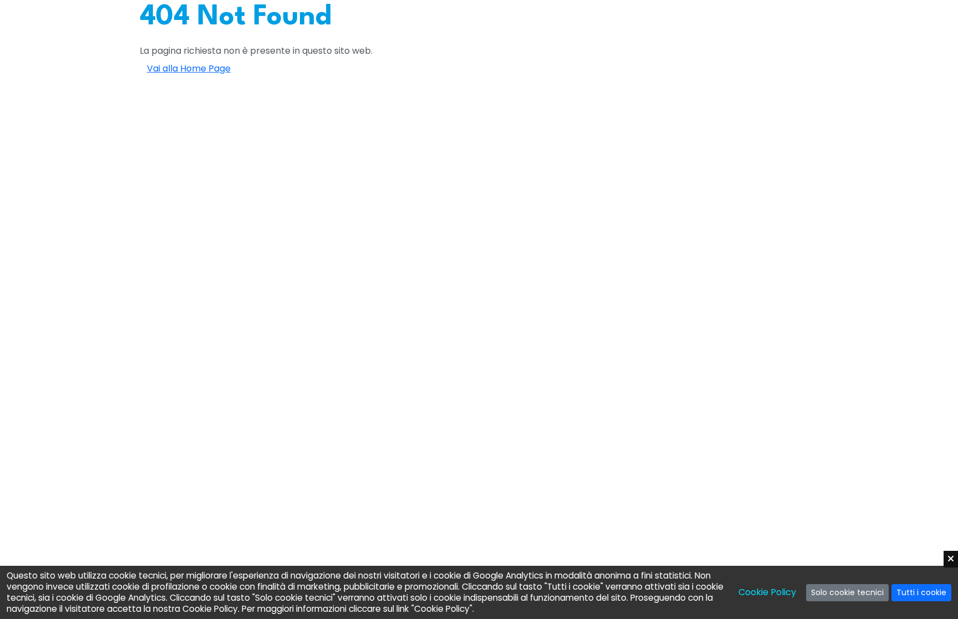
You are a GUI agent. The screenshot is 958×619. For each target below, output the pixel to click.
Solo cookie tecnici (847, 592)
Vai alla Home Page (189, 68)
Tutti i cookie (921, 592)
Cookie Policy (767, 592)
